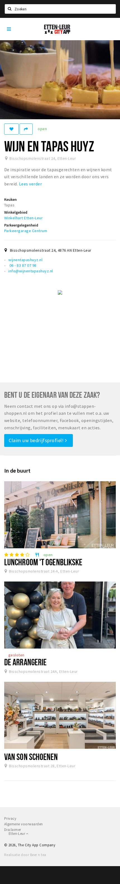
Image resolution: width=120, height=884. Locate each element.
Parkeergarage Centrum (25, 230)
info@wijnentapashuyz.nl (30, 270)
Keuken (10, 199)
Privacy (10, 818)
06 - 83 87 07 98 (22, 265)
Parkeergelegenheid (21, 225)
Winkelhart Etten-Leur (23, 217)
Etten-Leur (17, 833)
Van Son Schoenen (31, 756)
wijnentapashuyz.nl (25, 259)
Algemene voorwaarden (23, 824)
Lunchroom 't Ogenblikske (43, 562)
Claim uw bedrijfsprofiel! (37, 440)
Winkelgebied (15, 212)
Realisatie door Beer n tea (25, 854)
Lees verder (30, 184)
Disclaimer (12, 829)
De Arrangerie (25, 662)
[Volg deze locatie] (11, 129)
